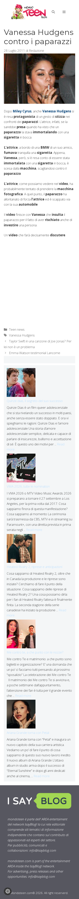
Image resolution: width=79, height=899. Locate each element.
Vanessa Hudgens (56, 111)
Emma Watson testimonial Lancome (34, 353)
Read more (34, 529)
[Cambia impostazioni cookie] (8, 891)
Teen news (17, 329)
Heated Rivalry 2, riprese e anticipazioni (34, 566)
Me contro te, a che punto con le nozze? (35, 652)
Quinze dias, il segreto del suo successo (35, 401)
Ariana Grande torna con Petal (28, 732)
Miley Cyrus (22, 111)
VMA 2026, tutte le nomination (28, 486)
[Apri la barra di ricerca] (53, 12)
